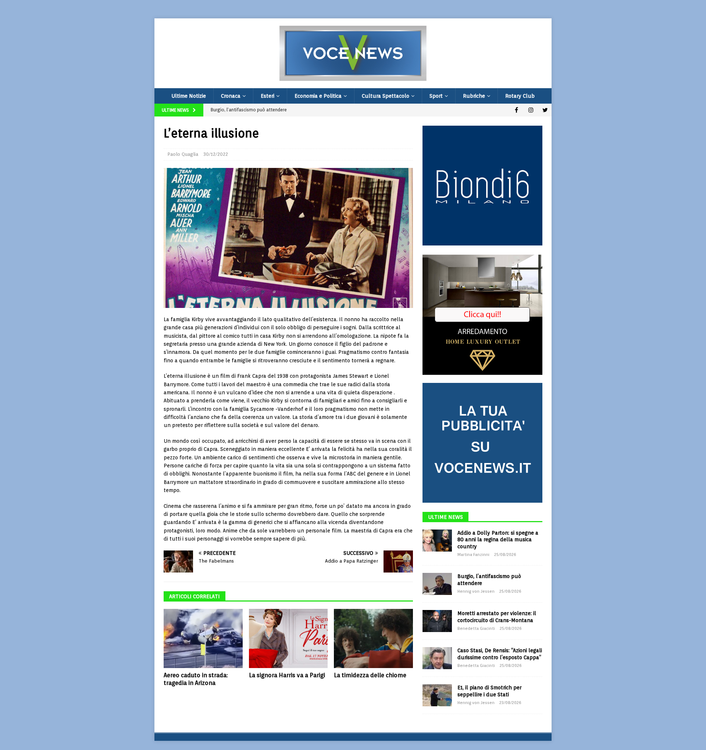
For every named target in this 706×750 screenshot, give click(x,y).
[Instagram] (530, 110)
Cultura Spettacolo (385, 96)
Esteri (267, 96)
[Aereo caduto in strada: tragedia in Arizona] (203, 638)
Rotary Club (520, 96)
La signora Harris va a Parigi (287, 675)
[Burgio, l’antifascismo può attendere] (437, 584)
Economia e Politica (318, 96)
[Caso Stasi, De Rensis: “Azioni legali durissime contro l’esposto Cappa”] (437, 658)
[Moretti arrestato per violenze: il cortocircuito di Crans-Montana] (437, 621)
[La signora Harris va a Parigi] (288, 638)
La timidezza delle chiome (370, 675)
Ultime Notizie (188, 96)
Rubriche (474, 96)
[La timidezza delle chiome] (373, 638)
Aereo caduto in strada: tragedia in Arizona (196, 679)
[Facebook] (516, 110)
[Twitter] (545, 110)
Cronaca (230, 96)
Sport (436, 96)
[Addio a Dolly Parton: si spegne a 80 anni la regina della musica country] (437, 541)
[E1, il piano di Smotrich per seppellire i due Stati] (437, 695)
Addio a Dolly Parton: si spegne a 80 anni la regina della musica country (497, 539)
